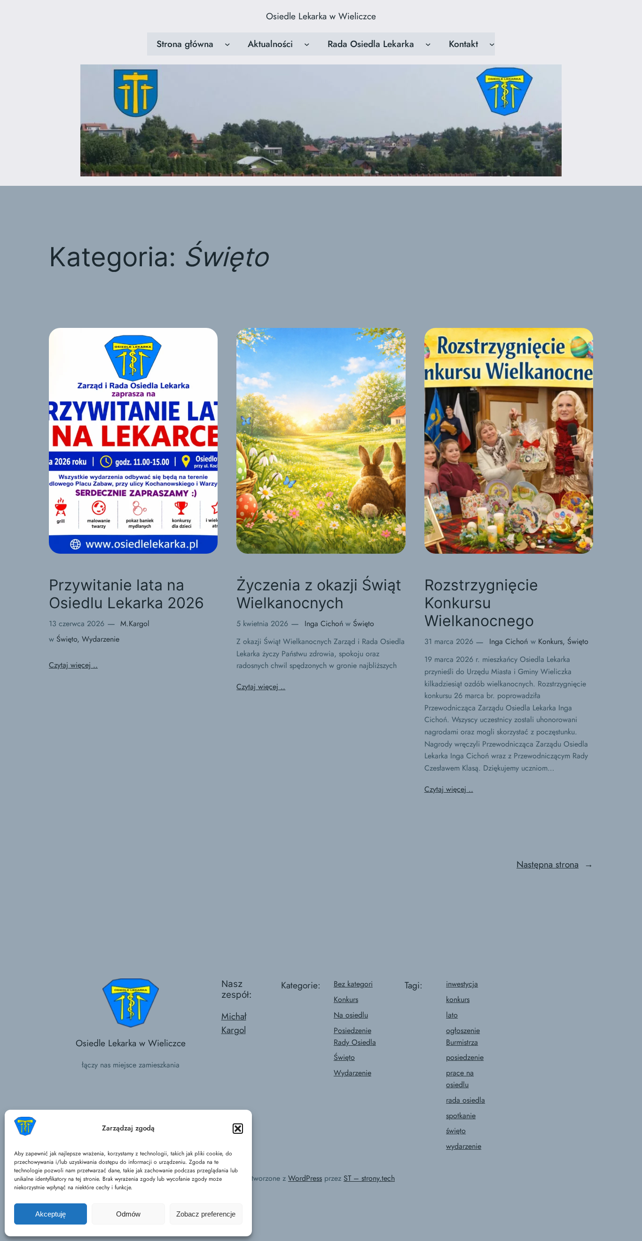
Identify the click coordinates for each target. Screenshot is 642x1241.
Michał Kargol (233, 1023)
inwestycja (462, 983)
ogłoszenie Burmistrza (463, 1036)
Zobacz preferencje (205, 1214)
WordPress (305, 1178)
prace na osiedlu (460, 1078)
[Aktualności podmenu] (307, 44)
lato (452, 1015)
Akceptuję (50, 1214)
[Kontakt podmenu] (492, 44)
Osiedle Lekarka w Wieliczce (321, 16)
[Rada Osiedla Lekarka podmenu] (428, 44)
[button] (238, 1128)
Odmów (128, 1214)
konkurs (458, 999)
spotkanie (461, 1115)
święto (456, 1130)
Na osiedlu (351, 1015)
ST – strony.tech (369, 1178)
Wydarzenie (100, 639)
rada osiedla (465, 1100)
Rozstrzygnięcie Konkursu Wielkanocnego (481, 603)
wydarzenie (463, 1146)
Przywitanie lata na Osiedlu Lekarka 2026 (126, 594)
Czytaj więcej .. (73, 665)
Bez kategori (353, 983)
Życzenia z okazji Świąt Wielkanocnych (318, 594)
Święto (66, 639)
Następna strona (555, 864)
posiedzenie (465, 1057)
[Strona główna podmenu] (227, 44)
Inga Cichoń (324, 623)
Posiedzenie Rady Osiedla (355, 1036)
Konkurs (550, 641)
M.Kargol (134, 623)
